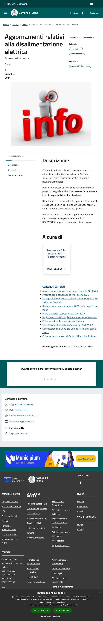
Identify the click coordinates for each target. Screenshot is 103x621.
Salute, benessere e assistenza (61, 533)
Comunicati (82, 506)
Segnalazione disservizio (33, 570)
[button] (51, 616)
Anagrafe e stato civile (37, 503)
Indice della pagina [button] (15, 156)
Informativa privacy (61, 568)
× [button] (100, 592)
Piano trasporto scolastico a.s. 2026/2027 (63, 313)
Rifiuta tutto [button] (62, 610)
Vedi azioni (87, 37)
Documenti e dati (9, 534)
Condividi (74, 37)
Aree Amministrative (11, 506)
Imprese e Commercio (36, 518)
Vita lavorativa (33, 513)
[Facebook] (81, 13)
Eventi (80, 529)
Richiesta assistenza (36, 581)
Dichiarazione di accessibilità (59, 579)
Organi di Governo (10, 501)
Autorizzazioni (58, 540)
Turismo (30, 532)
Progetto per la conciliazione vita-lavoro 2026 (65, 295)
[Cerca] (97, 13)
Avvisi (24, 24)
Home (6, 24)
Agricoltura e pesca (60, 545)
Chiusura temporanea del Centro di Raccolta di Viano (69, 336)
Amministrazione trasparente (60, 561)
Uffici (4, 511)
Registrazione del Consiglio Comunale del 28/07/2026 (69, 317)
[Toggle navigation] (5, 12)
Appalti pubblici (34, 523)
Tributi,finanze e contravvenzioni (59, 520)
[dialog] (51, 605)
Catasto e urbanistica (36, 528)
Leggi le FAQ (32, 577)
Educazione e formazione (58, 503)
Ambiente (56, 527)
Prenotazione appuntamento (33, 561)
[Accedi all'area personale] (91, 4)
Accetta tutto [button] (41, 610)
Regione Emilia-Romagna (15, 3)
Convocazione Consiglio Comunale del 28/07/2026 (68, 325)
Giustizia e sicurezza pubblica (61, 511)
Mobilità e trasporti (35, 537)
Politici (5, 521)
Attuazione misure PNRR (10, 541)
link (77, 605)
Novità (15, 24)
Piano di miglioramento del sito (62, 588)
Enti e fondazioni (9, 516)
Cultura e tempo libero (37, 508)
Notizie (80, 501)
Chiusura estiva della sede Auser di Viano (63, 321)
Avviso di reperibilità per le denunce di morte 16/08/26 (70, 291)
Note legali (57, 573)
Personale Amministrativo (9, 527)
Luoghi (80, 524)
